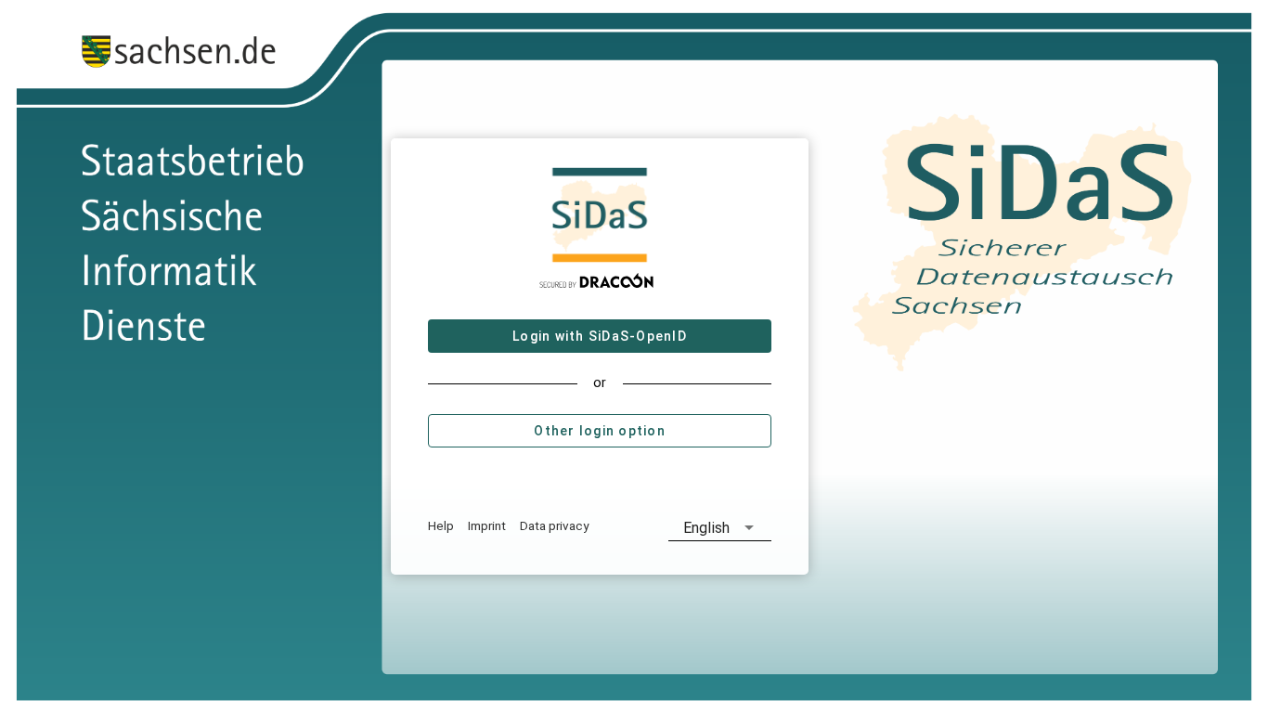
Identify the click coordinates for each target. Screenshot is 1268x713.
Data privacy (554, 525)
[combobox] (719, 527)
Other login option (600, 430)
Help (441, 525)
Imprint (487, 525)
